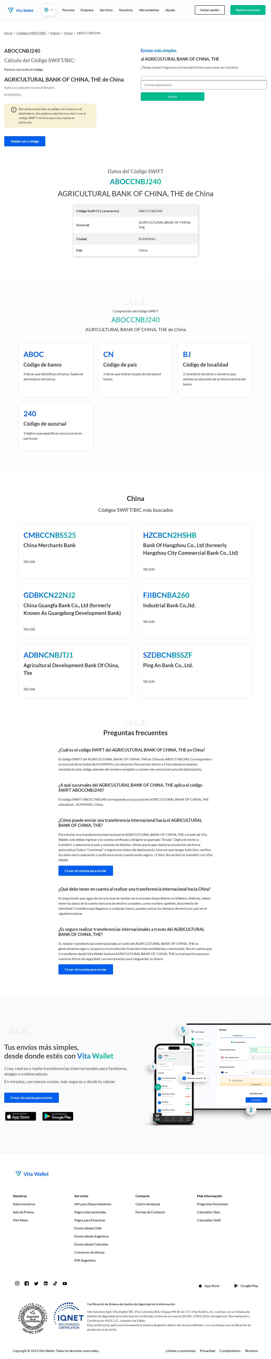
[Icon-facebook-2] (26, 1283)
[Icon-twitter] (36, 1283)
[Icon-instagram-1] (17, 1283)
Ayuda (170, 10)
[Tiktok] (55, 1283)
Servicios (106, 10)
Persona (68, 10)
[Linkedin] (45, 1283)
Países (55, 33)
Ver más (29, 561)
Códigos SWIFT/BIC (31, 33)
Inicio (8, 33)
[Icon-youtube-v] (65, 1283)
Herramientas (149, 10)
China (68, 33)
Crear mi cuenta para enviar (86, 871)
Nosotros (126, 10)
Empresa (87, 10)
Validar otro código (25, 141)
